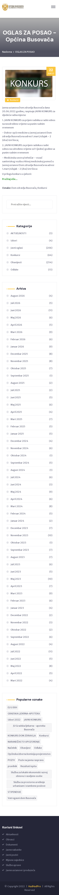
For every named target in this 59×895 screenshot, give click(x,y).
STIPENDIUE (14, 792)
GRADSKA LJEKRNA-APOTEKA (24, 713)
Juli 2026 (31, 303)
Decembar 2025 (31, 353)
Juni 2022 (31, 658)
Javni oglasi (31, 247)
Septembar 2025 (31, 375)
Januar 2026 (31, 346)
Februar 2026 (31, 339)
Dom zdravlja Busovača (23, 187)
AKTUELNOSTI (31, 233)
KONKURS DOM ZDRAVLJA (22, 735)
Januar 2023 (31, 607)
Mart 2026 (31, 332)
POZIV (11, 760)
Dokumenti (12, 844)
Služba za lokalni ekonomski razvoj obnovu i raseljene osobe (29, 774)
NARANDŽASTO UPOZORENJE (24, 741)
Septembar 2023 (31, 549)
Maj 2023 (31, 578)
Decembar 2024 (31, 441)
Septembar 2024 (31, 462)
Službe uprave (13, 865)
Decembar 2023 (31, 528)
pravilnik (12, 766)
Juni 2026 (31, 310)
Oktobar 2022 (31, 629)
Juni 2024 (31, 484)
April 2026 (31, 324)
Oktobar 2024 (31, 455)
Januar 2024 (31, 520)
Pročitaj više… (10, 179)
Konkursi (14, 100)
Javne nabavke (13, 849)
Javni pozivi (12, 854)
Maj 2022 (31, 666)
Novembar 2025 (31, 361)
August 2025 (31, 382)
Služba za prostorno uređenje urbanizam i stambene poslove (29, 784)
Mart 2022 (31, 680)
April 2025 (31, 411)
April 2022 (31, 673)
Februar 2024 (31, 513)
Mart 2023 (31, 593)
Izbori (31, 240)
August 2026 (31, 295)
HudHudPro (34, 886)
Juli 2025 (31, 390)
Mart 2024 (31, 506)
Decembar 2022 (31, 615)
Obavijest (25, 747)
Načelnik (12, 747)
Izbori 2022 (14, 719)
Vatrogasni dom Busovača (22, 798)
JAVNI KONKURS (32, 719)
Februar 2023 (31, 600)
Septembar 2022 (31, 637)
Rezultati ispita (28, 766)
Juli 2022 (31, 651)
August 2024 (31, 470)
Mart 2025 (31, 419)
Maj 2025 (31, 404)
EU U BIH (12, 707)
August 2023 (31, 557)
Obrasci (10, 839)
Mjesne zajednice (15, 860)
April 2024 (31, 499)
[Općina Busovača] (13, 7)
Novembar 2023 (31, 535)
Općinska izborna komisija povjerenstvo (29, 754)
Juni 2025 (31, 397)
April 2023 (31, 586)
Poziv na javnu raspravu (31, 760)
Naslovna (7, 51)
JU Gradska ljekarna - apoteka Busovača (29, 727)
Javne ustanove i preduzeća (20, 870)
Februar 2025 (31, 426)
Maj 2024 (31, 491)
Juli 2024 (31, 477)
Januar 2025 (31, 433)
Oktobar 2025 (31, 368)
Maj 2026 (31, 317)
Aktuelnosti (12, 834)
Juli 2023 (31, 564)
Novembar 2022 (31, 622)
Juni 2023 (31, 571)
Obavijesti (31, 262)
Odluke (31, 269)
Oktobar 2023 (31, 542)
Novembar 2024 (31, 448)
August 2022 (31, 644)
